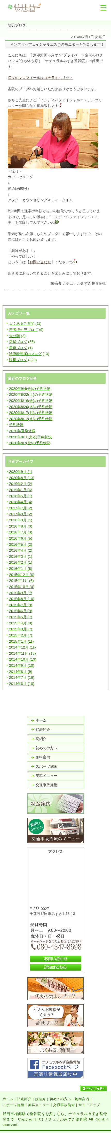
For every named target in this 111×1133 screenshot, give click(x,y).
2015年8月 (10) (21, 599)
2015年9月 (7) (20, 593)
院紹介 (41, 739)
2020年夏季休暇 (22, 431)
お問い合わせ (40, 262)
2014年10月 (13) (22, 659)
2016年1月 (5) (20, 568)
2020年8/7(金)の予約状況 (29, 443)
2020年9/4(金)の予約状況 (29, 389)
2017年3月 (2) (20, 514)
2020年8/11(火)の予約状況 (30, 437)
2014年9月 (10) (21, 665)
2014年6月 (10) (21, 684)
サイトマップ (89, 1105)
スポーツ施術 (46, 766)
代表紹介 (43, 729)
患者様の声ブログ (23, 330)
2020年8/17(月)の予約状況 (30, 413)
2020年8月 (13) (21, 478)
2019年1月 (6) (20, 490)
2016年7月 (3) (20, 532)
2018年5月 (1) (20, 496)
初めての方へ (46, 748)
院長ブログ (18, 360)
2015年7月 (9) (20, 605)
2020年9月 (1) (20, 472)
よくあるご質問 (21, 323)
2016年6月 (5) (20, 538)
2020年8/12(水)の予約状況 (30, 419)
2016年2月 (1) (20, 562)
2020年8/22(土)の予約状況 (30, 394)
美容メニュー (46, 776)
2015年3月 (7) (20, 629)
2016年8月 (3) (20, 526)
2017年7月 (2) (20, 508)
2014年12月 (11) (22, 647)
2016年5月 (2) (20, 544)
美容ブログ (18, 348)
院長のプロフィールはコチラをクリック (40, 78)
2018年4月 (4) (20, 502)
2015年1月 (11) (21, 641)
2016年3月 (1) (20, 556)
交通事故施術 (46, 785)
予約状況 (16, 425)
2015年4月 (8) (20, 623)
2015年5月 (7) (20, 617)
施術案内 (43, 757)
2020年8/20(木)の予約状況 (30, 407)
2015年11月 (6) (21, 581)
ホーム (41, 720)
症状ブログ (18, 342)
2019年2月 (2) (20, 484)
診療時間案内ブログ (25, 354)
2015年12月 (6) (21, 575)
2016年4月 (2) (20, 550)
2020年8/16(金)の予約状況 (30, 401)
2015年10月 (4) (21, 587)
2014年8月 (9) (20, 672)
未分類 (14, 336)
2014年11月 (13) (22, 653)
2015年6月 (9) (20, 611)
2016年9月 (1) (20, 520)
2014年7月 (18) (21, 677)
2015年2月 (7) (20, 635)
